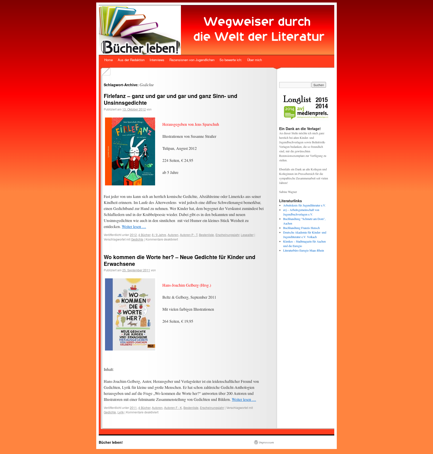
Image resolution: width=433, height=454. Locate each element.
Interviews (157, 59)
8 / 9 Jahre (159, 235)
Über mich (254, 59)
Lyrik (121, 412)
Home (108, 59)
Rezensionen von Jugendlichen (191, 59)
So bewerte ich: (231, 59)
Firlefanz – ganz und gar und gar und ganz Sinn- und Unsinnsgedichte (170, 99)
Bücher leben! (111, 442)
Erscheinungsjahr (227, 235)
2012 (133, 235)
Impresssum (266, 442)
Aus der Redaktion (131, 59)
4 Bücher (144, 235)
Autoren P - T (188, 235)
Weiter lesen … (134, 226)
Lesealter (247, 235)
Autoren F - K (173, 407)
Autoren (173, 235)
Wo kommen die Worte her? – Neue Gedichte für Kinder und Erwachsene (179, 260)
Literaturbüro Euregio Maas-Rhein (303, 250)
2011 (133, 407)
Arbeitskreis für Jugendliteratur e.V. (304, 205)
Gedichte (137, 239)
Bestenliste (206, 235)
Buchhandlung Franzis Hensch (301, 228)
